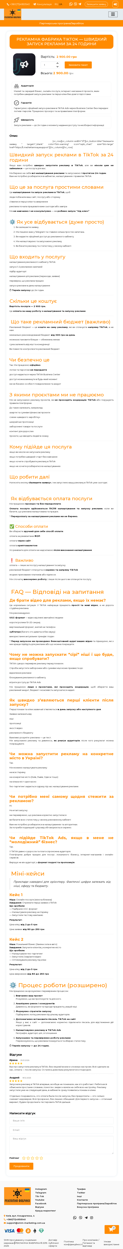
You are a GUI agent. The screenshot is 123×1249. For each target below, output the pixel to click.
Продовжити (21, 1166)
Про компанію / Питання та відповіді (91, 1243)
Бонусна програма (88, 1207)
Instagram (41, 1189)
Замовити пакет (78, 65)
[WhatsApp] (71, 4)
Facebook (40, 1203)
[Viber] (75, 4)
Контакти (82, 1200)
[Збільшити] (57, 63)
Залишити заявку (96, 4)
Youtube (39, 1200)
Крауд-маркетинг (45, 1210)
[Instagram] (91, 1217)
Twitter (81, 1192)
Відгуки (39, 1207)
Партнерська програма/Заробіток (61, 23)
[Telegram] (79, 4)
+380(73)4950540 (20, 4)
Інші (79, 1196)
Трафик (81, 1189)
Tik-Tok (39, 1196)
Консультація (44, 4)
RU (57, 4)
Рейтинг (14, 1158)
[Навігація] (113, 14)
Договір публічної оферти (54, 1243)
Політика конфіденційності (73, 1243)
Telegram (40, 1192)
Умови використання (111, 1243)
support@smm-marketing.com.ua (26, 1223)
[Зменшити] (57, 66)
